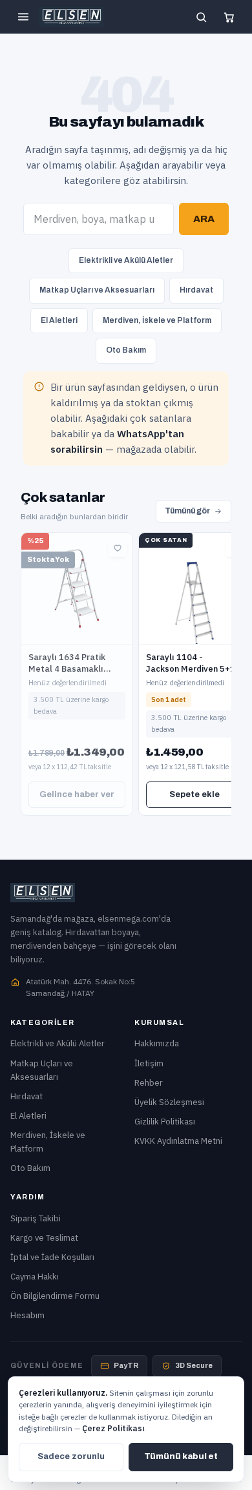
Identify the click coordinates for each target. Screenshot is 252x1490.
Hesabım (27, 1315)
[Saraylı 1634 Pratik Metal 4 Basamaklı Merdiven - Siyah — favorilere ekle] (117, 547)
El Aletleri (59, 320)
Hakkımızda (156, 1043)
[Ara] (201, 17)
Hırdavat (196, 290)
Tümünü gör (187, 510)
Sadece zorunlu (71, 1456)
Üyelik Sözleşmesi (169, 1102)
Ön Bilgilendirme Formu (55, 1295)
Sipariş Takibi (35, 1218)
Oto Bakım (126, 350)
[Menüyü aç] (23, 17)
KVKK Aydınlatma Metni (178, 1140)
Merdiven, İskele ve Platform (157, 320)
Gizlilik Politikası (164, 1121)
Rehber (148, 1082)
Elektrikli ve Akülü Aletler (126, 260)
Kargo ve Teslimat (44, 1237)
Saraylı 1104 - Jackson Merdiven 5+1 (190, 663)
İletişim (148, 1063)
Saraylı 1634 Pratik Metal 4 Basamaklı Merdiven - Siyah (66, 668)
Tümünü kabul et (181, 1456)
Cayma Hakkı (34, 1276)
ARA (204, 219)
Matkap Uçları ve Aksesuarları (96, 290)
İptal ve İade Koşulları (52, 1257)
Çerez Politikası (113, 1428)
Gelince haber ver (76, 794)
